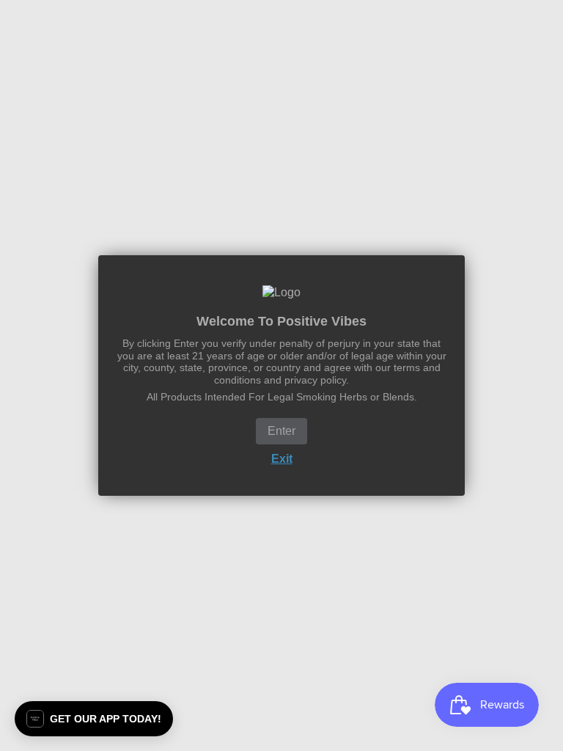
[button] (94, 718)
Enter (281, 431)
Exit (281, 459)
